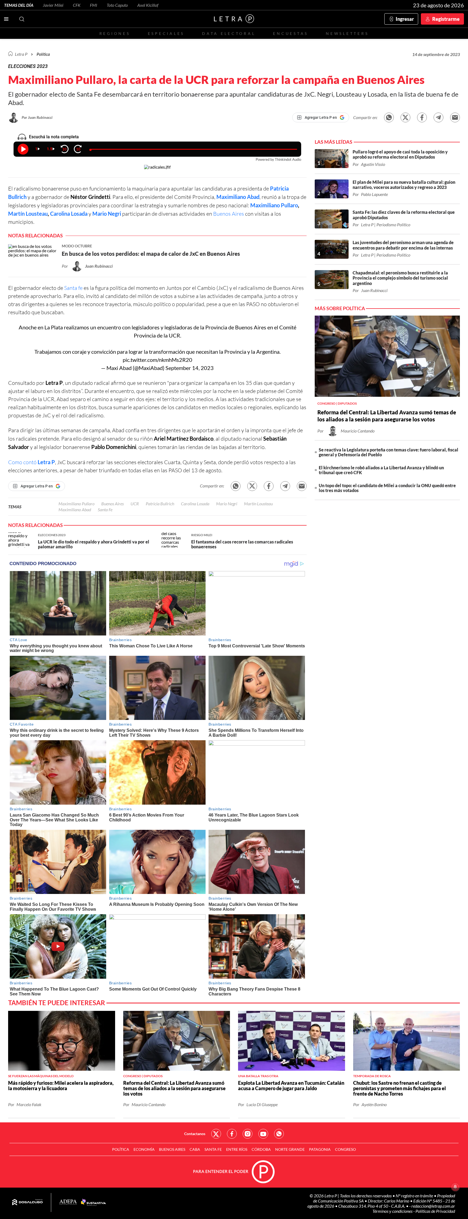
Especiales (166, 33)
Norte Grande (290, 1149)
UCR (174, 335)
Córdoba (261, 1149)
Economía (144, 1149)
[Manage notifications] (455, 1186)
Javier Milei (53, 5)
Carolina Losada (68, 213)
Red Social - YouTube (263, 1133)
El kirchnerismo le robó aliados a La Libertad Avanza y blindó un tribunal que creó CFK (381, 470)
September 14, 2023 (189, 368)
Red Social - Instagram (247, 1133)
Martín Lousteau (28, 213)
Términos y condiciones (392, 1211)
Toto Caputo (117, 5)
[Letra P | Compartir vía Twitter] (405, 117)
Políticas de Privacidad (435, 1211)
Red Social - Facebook (231, 1133)
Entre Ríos (236, 1149)
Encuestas (290, 33)
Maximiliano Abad (237, 197)
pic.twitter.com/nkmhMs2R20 (157, 359)
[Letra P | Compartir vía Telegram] (438, 117)
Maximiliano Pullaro (274, 205)
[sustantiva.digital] (93, 1202)
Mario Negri (106, 213)
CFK (76, 5)
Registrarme (446, 19)
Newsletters (347, 33)
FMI (93, 5)
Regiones (114, 33)
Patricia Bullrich (160, 503)
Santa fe (73, 287)
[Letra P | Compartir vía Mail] (455, 117)
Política (43, 54)
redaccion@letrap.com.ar (433, 1205)
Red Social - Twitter (216, 1133)
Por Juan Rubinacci (37, 117)
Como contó (31, 462)
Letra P (21, 54)
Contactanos (194, 1133)
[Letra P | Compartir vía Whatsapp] (389, 117)
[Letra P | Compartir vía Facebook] (422, 117)
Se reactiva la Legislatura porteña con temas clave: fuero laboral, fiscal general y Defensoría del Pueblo (388, 452)
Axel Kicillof (147, 5)
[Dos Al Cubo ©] (27, 1202)
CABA (195, 1149)
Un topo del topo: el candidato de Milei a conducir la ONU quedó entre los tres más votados (387, 488)
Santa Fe (105, 509)
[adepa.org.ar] (68, 1202)
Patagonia (320, 1149)
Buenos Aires (228, 213)
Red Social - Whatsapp (279, 1133)
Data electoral (228, 33)
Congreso (345, 1149)
